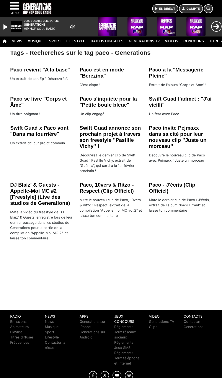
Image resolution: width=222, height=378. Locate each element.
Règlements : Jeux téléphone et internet (126, 358)
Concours (193, 41)
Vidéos (171, 41)
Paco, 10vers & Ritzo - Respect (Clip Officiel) (107, 188)
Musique (36, 41)
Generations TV (144, 41)
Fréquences (19, 342)
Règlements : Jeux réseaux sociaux (125, 332)
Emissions (18, 321)
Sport (55, 41)
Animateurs (19, 327)
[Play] (6, 27)
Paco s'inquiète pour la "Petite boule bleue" (108, 102)
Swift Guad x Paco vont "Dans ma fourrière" (39, 131)
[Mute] (72, 26)
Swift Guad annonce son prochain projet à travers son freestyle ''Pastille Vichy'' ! (110, 137)
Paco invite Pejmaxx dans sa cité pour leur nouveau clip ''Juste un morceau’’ (178, 137)
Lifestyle (75, 41)
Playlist (16, 332)
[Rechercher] (208, 8)
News (17, 41)
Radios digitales (107, 41)
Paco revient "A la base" (40, 70)
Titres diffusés (22, 337)
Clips (153, 327)
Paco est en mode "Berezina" (102, 73)
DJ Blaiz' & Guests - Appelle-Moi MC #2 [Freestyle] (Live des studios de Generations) (40, 194)
